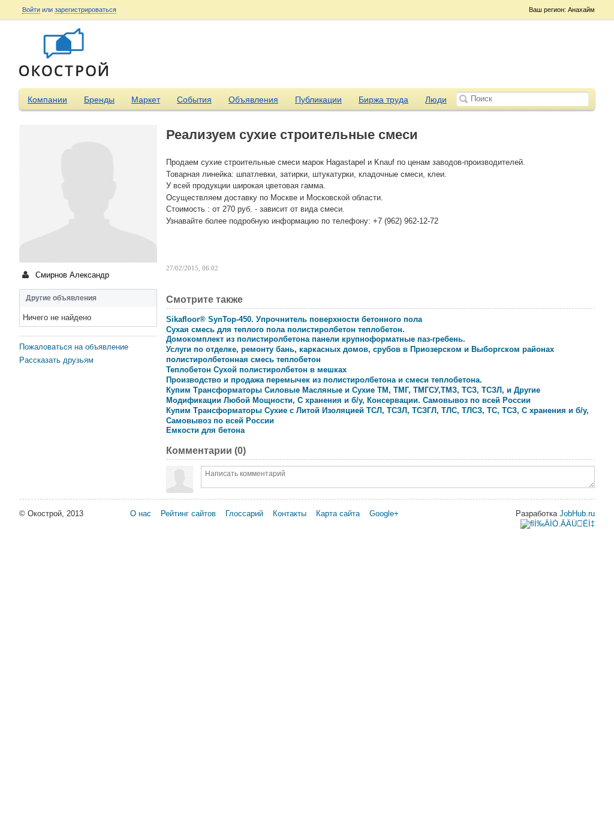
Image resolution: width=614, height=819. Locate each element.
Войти (31, 9)
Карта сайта (338, 513)
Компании (47, 99)
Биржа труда (383, 99)
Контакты (289, 513)
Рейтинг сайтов (188, 513)
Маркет (145, 99)
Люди (436, 99)
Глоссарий (244, 513)
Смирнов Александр (71, 274)
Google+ (384, 513)
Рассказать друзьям (56, 360)
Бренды (99, 99)
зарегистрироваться (85, 9)
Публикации (318, 99)
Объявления (253, 99)
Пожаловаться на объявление (73, 346)
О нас (140, 513)
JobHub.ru (577, 513)
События (194, 99)
